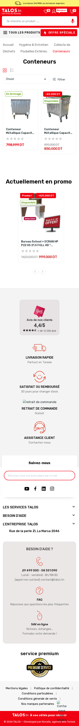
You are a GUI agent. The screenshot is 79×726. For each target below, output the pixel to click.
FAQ (39, 599)
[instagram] (52, 488)
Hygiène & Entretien (34, 45)
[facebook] (35, 488)
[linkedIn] (43, 488)
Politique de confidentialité (51, 688)
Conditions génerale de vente (37, 698)
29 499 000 (30, 570)
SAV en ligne (39, 624)
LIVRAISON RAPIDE (39, 357)
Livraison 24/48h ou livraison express (44, 3)
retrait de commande (40, 408)
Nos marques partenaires (37, 704)
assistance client (39, 438)
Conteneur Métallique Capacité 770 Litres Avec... (58, 131)
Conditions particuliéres (37, 693)
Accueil (8, 45)
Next (43, 271)
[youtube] (27, 488)
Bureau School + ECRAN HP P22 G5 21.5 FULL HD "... (39, 243)
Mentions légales (17, 688)
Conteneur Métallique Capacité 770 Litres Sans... (20, 131)
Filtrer (61, 79)
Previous (35, 271)
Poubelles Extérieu (34, 51)
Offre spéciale (61, 32)
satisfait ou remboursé (40, 387)
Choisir (26, 79)
